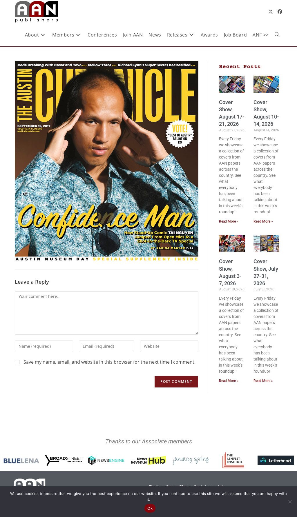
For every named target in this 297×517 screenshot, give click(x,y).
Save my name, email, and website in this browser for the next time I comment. (109, 362)
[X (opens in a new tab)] (270, 11)
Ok (150, 508)
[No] (290, 502)
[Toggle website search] (277, 34)
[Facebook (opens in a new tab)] (280, 11)
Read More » (228, 221)
